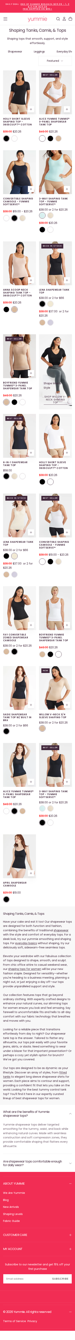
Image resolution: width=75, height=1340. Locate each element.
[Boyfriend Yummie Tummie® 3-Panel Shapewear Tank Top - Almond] (6, 402)
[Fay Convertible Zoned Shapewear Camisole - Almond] (6, 652)
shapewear (61, 930)
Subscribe (60, 1278)
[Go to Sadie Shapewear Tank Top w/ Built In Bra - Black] (19, 688)
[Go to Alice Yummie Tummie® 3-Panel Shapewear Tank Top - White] (55, 92)
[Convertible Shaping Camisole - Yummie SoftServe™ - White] (6, 218)
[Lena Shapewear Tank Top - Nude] (50, 304)
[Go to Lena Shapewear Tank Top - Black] (55, 263)
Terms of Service (14, 1321)
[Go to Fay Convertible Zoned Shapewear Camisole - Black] (19, 608)
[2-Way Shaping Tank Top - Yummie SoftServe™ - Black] (42, 230)
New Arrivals (11, 1207)
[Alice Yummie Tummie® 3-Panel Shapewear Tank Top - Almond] (58, 138)
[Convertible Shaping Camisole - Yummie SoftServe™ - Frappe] (22, 218)
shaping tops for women (24, 969)
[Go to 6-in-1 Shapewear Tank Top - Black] (19, 436)
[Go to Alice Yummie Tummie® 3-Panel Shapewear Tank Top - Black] (19, 765)
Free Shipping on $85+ (37, 9)
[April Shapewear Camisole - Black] (6, 899)
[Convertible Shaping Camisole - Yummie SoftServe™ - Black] (14, 218)
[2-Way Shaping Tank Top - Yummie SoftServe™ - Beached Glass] (42, 215)
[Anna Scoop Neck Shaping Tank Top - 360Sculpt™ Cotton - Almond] (14, 309)
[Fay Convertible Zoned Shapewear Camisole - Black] (14, 652)
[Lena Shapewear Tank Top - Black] (42, 304)
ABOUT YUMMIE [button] (14, 1183)
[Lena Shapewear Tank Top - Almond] (42, 322)
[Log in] (64, 19)
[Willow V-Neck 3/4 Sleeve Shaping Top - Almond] (42, 728)
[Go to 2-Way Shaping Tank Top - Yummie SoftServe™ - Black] (55, 765)
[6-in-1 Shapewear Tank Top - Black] (6, 476)
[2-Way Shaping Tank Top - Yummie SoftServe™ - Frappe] (50, 215)
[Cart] (70, 19)
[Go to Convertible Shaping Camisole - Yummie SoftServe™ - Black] (19, 172)
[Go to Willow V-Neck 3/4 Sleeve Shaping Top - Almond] (55, 688)
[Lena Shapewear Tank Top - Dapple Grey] (50, 322)
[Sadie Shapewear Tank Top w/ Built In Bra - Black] (6, 731)
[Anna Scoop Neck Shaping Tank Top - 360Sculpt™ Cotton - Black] (6, 309)
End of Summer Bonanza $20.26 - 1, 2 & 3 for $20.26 (45, 5)
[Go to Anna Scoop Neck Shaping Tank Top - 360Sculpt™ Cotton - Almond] (19, 263)
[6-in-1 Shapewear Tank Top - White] (22, 476)
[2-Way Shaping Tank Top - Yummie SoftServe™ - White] (50, 230)
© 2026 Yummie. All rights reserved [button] (27, 1312)
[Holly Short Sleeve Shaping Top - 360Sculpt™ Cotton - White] (14, 138)
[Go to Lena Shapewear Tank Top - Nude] (19, 515)
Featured (53, 61)
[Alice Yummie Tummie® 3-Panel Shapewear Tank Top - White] (42, 138)
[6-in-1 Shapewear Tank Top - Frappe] (14, 476)
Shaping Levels (13, 1214)
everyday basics (26, 943)
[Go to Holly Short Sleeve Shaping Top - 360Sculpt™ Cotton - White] (55, 436)
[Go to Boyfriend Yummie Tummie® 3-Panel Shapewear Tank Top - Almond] (19, 356)
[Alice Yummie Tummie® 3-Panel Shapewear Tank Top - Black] (50, 138)
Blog (6, 1200)
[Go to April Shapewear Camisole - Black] (19, 856)
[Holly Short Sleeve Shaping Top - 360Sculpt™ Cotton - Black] (6, 138)
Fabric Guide (11, 1221)
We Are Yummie (14, 1193)
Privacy (32, 1321)
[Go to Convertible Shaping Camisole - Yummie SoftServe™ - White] (55, 515)
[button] (5, 19)
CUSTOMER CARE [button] (15, 1235)
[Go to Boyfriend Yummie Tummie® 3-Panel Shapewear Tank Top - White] (55, 608)
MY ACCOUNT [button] (12, 1249)
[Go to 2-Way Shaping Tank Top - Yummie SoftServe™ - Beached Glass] (55, 172)
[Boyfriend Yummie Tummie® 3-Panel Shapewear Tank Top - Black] (14, 402)
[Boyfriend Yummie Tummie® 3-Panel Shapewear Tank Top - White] (22, 402)
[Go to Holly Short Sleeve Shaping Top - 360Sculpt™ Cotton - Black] (19, 92)
